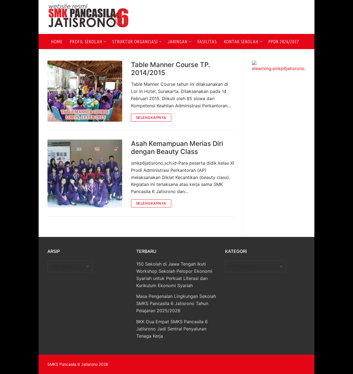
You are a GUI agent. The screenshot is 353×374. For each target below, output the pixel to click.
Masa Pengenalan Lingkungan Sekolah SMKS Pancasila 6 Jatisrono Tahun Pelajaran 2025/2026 (176, 303)
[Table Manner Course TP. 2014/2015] (84, 91)
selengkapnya (151, 117)
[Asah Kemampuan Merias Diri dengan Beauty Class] (84, 174)
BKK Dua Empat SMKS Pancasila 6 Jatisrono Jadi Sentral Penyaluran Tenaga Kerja (172, 329)
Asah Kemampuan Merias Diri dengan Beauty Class (177, 148)
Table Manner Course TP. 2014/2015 (170, 69)
